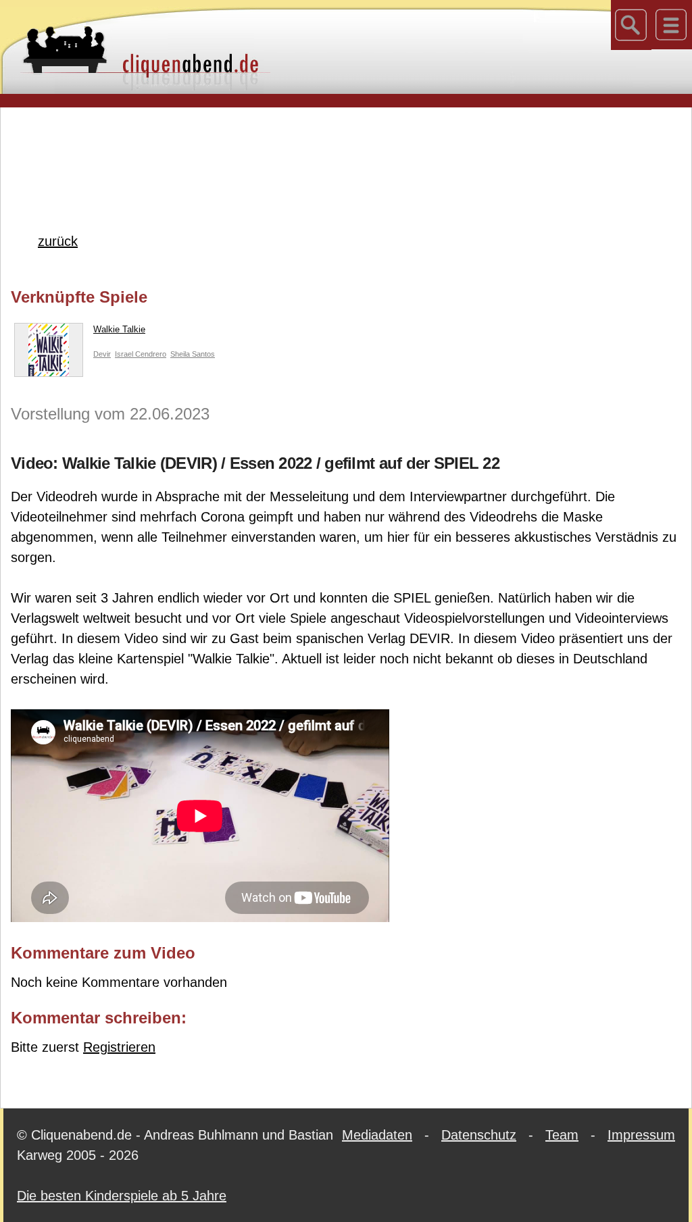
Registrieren (119, 1047)
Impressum (641, 1134)
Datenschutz (478, 1134)
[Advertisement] (346, 148)
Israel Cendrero (140, 354)
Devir (102, 354)
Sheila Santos (192, 354)
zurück (58, 241)
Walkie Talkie (119, 329)
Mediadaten (377, 1134)
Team (561, 1134)
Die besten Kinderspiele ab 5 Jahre (121, 1195)
